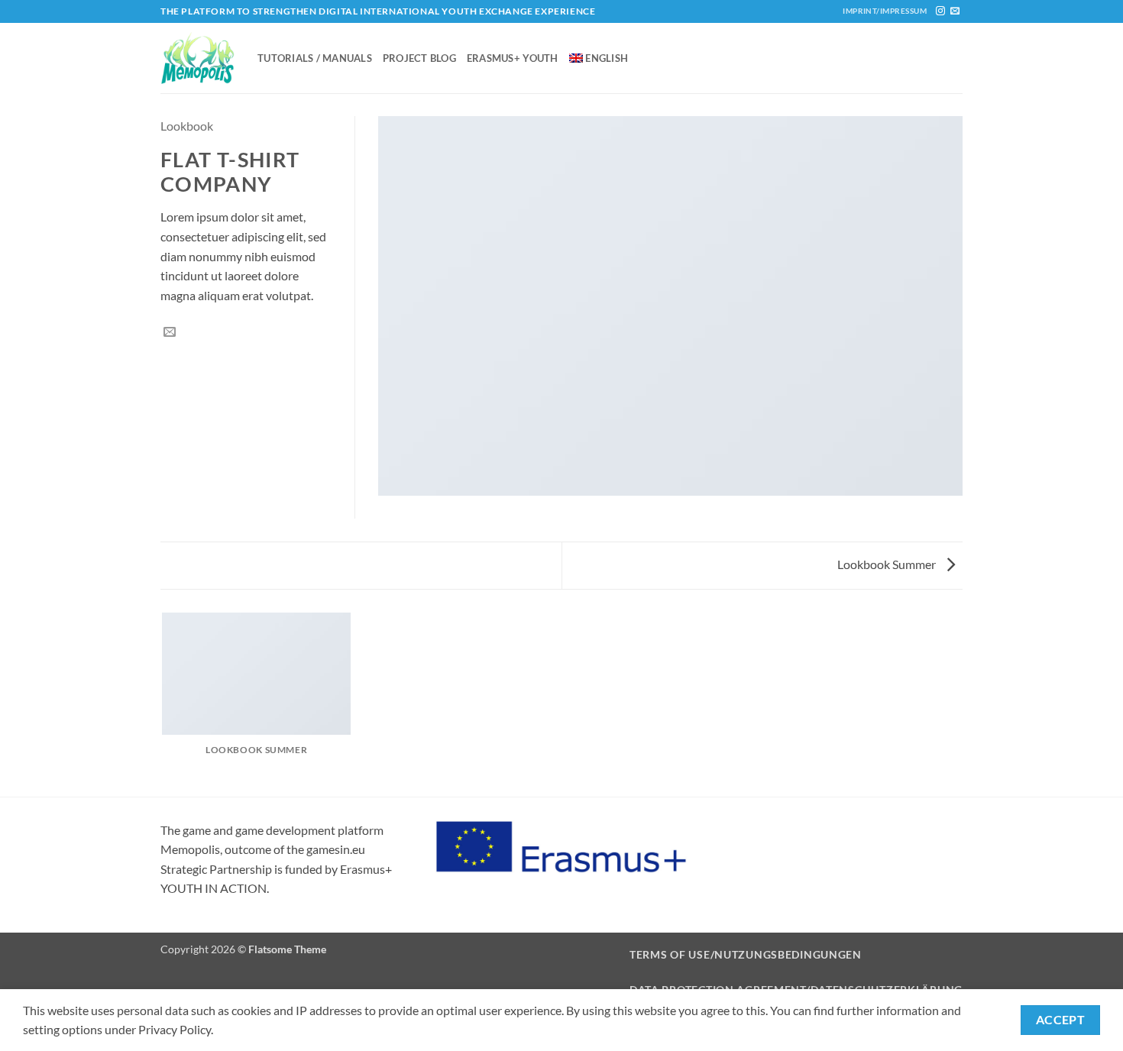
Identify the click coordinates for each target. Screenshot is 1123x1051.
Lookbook (186, 125)
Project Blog (419, 58)
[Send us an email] (955, 11)
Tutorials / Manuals (314, 58)
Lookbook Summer (887, 564)
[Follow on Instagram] (940, 11)
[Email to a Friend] (169, 332)
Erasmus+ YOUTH (512, 58)
